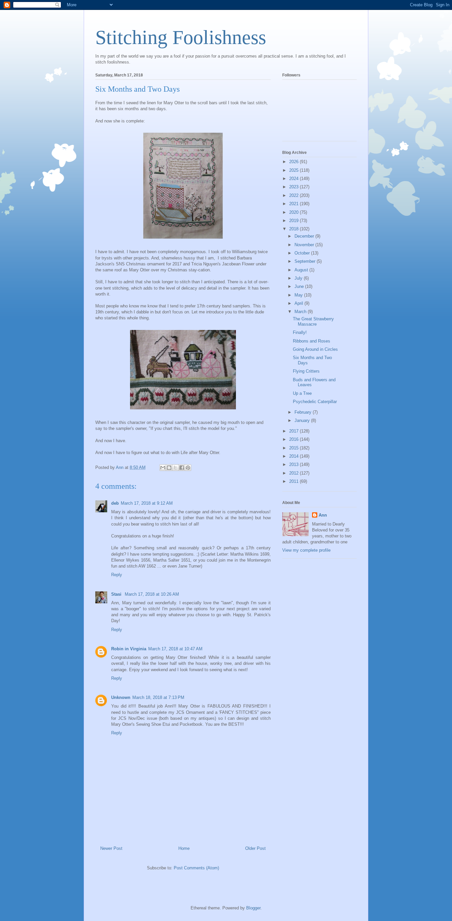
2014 (294, 456)
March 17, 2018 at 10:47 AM (175, 648)
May (299, 295)
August (301, 269)
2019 (294, 220)
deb (115, 503)
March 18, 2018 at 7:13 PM (158, 697)
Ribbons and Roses (311, 341)
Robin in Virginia (128, 648)
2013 (294, 464)
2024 (294, 178)
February (303, 412)
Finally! (300, 332)
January (302, 420)
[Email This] (162, 467)
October (302, 253)
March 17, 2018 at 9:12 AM (147, 503)
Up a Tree (302, 393)
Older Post (255, 848)
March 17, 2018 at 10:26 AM (152, 594)
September (305, 261)
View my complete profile (306, 550)
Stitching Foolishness (180, 37)
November (304, 244)
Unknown (120, 697)
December (304, 236)
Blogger (253, 907)
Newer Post (111, 848)
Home (184, 848)
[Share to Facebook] (181, 467)
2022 (294, 195)
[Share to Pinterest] (188, 467)
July (299, 278)
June (299, 286)
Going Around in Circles (315, 349)
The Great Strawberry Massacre (313, 321)
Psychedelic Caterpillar (315, 401)
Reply (116, 574)
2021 (294, 203)
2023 (294, 186)
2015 (294, 447)
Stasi (117, 594)
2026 (294, 161)
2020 (294, 212)
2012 (294, 473)
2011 (294, 481)
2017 (294, 431)
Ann (323, 515)
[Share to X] (175, 467)
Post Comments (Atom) (196, 867)
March (301, 311)
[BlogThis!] (169, 467)
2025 (294, 170)
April (299, 303)
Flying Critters (306, 371)
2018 (294, 228)
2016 (294, 439)
